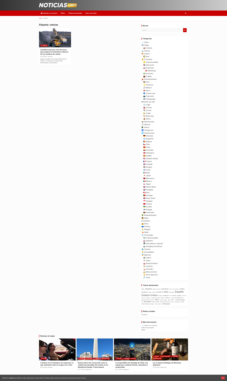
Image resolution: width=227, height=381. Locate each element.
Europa (160, 295)
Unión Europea (158, 304)
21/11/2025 (81, 369)
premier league (180, 300)
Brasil (170, 289)
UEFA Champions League (147, 304)
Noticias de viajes (47, 336)
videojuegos (166, 304)
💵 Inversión (148, 73)
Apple (142, 289)
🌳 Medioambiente (148, 215)
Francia (174, 295)
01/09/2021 (43, 56)
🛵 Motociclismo (150, 272)
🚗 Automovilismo (150, 263)
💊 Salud (144, 232)
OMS (169, 299)
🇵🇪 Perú (146, 192)
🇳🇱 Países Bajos (149, 187)
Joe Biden (167, 297)
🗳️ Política (145, 226)
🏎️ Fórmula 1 (148, 269)
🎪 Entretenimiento (149, 79)
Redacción (89, 369)
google (179, 295)
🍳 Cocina (147, 110)
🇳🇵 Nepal (146, 184)
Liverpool (172, 297)
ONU (172, 299)
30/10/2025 (156, 367)
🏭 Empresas (148, 68)
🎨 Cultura (145, 54)
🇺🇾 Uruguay (147, 209)
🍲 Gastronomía (147, 122)
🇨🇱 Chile (146, 144)
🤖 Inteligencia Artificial (152, 246)
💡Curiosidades (147, 252)
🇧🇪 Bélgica (147, 141)
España (179, 291)
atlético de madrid (157, 289)
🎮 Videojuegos (149, 99)
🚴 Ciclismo (148, 266)
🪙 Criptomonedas (150, 62)
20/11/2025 (118, 369)
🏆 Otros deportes (150, 275)
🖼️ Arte (146, 56)
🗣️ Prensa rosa (149, 93)
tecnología (177, 301)
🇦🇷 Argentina (148, 139)
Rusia (168, 301)
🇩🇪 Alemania (148, 136)
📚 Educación (148, 65)
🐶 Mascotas (148, 116)
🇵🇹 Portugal (148, 195)
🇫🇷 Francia (147, 161)
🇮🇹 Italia (146, 173)
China (149, 292)
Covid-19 (160, 292)
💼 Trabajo (147, 76)
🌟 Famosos (148, 85)
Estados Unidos (149, 295)
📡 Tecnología (147, 235)
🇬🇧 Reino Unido (149, 198)
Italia (162, 297)
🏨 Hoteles (147, 48)
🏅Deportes (146, 255)
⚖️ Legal (146, 105)
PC (174, 299)
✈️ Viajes (145, 45)
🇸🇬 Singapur (148, 201)
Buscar (185, 30)
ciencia (154, 292)
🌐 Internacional (147, 133)
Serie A (172, 301)
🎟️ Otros (146, 90)
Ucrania (182, 301)
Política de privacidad (75, 13)
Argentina (148, 289)
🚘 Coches (147, 107)
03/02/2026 (43, 367)
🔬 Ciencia (44, 45)
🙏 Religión (145, 229)
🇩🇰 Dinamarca (148, 153)
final (170, 295)
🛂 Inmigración (147, 130)
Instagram (148, 297)
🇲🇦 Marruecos (148, 178)
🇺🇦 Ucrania (147, 207)
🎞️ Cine (146, 82)
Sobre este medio (91, 13)
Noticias (50, 56)
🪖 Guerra (145, 127)
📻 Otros (144, 224)
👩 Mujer (145, 218)
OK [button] (223, 378)
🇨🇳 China (146, 147)
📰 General (145, 124)
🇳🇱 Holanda (147, 164)
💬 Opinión (145, 221)
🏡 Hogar (147, 113)
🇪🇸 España (147, 156)
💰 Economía (146, 59)
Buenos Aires (176, 289)
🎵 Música (147, 88)
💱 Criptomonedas (150, 238)
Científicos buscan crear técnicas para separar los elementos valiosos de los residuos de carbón (54, 52)
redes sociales (156, 301)
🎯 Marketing (150, 71)
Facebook (166, 295)
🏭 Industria (148, 241)
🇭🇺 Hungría (147, 167)
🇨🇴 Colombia (148, 150)
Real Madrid (147, 302)
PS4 (142, 301)
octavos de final (163, 299)
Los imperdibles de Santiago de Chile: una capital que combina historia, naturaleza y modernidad (131, 365)
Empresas (171, 292)
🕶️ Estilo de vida (148, 102)
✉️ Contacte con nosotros (49, 13)
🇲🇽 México (147, 181)
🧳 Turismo (145, 249)
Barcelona (165, 289)
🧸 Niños (146, 119)
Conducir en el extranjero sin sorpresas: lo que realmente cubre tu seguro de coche (56, 364)
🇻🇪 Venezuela (148, 212)
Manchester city (179, 297)
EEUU (166, 292)
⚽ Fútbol (147, 258)
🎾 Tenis (146, 277)
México (152, 299)
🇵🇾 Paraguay (148, 190)
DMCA (63, 13)
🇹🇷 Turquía (147, 204)
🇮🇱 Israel (146, 170)
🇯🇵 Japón (147, 175)
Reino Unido (163, 301)
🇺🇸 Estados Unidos (150, 158)
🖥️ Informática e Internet (153, 243)
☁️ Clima (145, 42)
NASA (157, 300)
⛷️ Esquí (146, 260)
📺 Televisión (148, 96)
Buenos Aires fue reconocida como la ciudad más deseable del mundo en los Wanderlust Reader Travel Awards (93, 365)
